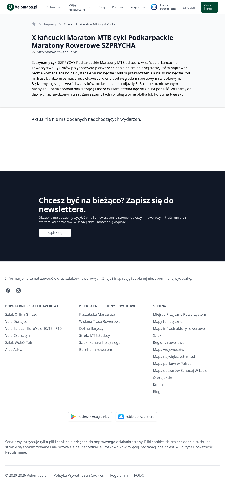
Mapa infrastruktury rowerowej (179, 328)
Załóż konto (208, 7)
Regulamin (119, 475)
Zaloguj (189, 7)
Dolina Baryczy (91, 328)
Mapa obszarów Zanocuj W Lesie (180, 370)
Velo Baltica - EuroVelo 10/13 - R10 (33, 328)
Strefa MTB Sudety (94, 335)
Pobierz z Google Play (93, 417)
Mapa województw (168, 349)
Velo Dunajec (16, 321)
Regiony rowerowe (168, 342)
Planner (117, 7)
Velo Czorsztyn (17, 335)
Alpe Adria (13, 349)
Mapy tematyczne (76, 7)
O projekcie (162, 377)
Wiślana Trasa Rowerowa (100, 321)
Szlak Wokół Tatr (19, 342)
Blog (101, 7)
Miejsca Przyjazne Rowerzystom (179, 314)
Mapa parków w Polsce (172, 363)
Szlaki (51, 7)
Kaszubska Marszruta (97, 314)
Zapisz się (55, 233)
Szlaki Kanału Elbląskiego (100, 342)
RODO (139, 475)
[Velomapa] (34, 24)
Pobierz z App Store (139, 417)
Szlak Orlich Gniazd (21, 314)
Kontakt (159, 384)
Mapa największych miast (174, 356)
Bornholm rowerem (95, 349)
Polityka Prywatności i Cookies (79, 475)
